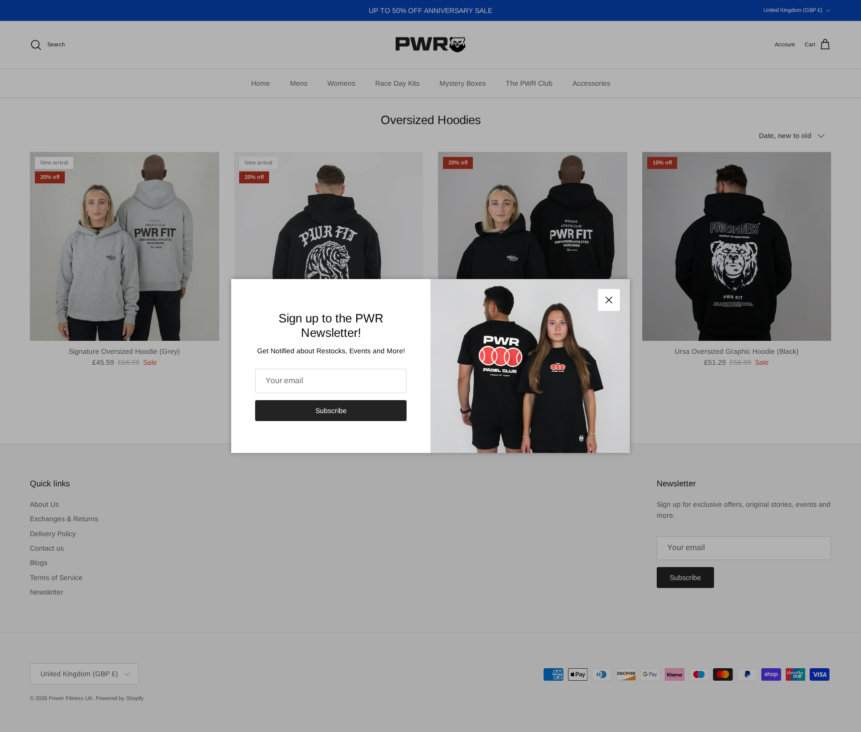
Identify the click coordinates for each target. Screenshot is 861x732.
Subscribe (331, 411)
